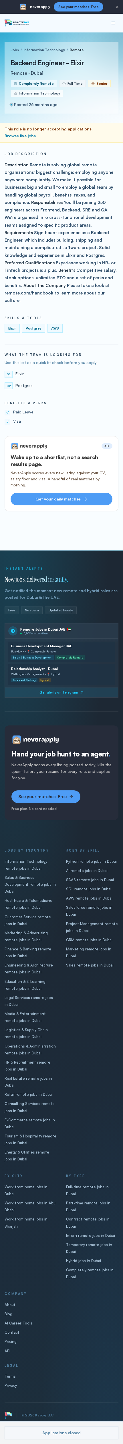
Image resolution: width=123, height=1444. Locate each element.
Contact (12, 1332)
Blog (8, 1314)
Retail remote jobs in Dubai (29, 1094)
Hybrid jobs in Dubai (83, 1260)
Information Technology (44, 50)
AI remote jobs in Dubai (87, 870)
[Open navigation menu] (113, 23)
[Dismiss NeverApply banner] (117, 7)
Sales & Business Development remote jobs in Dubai (30, 884)
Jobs (15, 50)
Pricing (11, 1341)
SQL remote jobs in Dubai (88, 889)
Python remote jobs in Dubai (91, 861)
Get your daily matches (58, 498)
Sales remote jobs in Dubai (90, 965)
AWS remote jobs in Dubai (89, 898)
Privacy (11, 1385)
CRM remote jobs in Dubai (89, 939)
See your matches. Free (78, 7)
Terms (10, 1376)
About (10, 1304)
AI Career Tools (18, 1323)
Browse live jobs (20, 135)
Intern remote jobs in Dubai (90, 1235)
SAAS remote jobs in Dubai (90, 879)
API (7, 1351)
